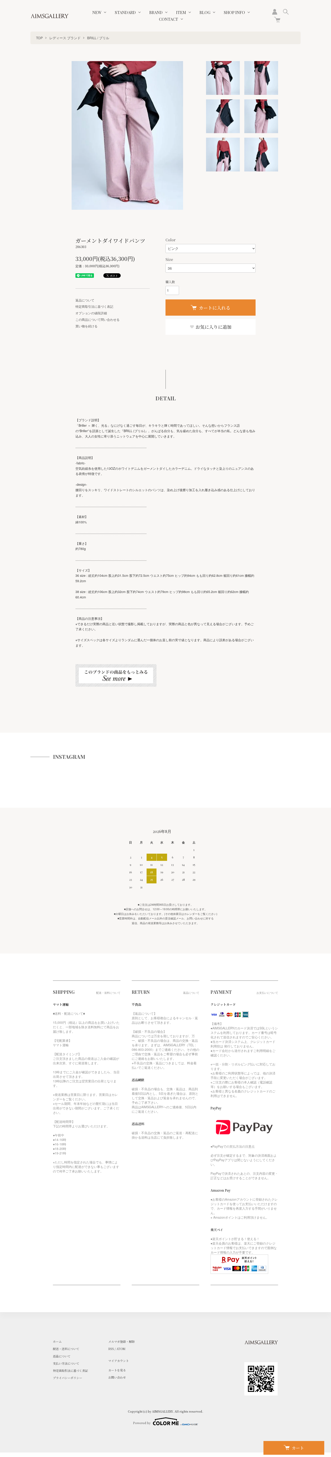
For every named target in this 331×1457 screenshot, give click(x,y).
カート (298, 1448)
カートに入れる (214, 307)
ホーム (57, 1341)
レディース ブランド (65, 37)
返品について (84, 300)
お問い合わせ (117, 1377)
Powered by (142, 1423)
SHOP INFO (234, 12)
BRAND (156, 12)
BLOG (205, 12)
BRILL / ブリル (98, 37)
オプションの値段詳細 (91, 313)
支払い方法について (66, 1363)
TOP (39, 37)
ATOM (120, 1349)
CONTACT (168, 19)
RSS (111, 1349)
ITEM (181, 12)
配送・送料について (66, 1349)
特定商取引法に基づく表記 (94, 306)
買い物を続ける (86, 326)
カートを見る (117, 1370)
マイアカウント (118, 1361)
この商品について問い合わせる (97, 319)
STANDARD (125, 12)
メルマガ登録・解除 (121, 1341)
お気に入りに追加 (212, 327)
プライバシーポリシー (67, 1378)
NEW (96, 12)
